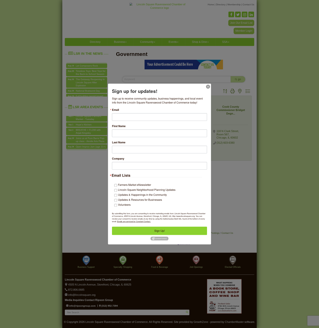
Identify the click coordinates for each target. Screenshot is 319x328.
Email (115, 110)
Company (118, 158)
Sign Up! (159, 231)
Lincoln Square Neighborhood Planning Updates (146, 190)
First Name (119, 126)
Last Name (118, 142)
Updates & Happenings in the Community (142, 195)
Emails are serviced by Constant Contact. (134, 221)
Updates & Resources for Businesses (140, 200)
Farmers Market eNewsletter (134, 185)
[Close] (208, 87)
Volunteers (124, 205)
